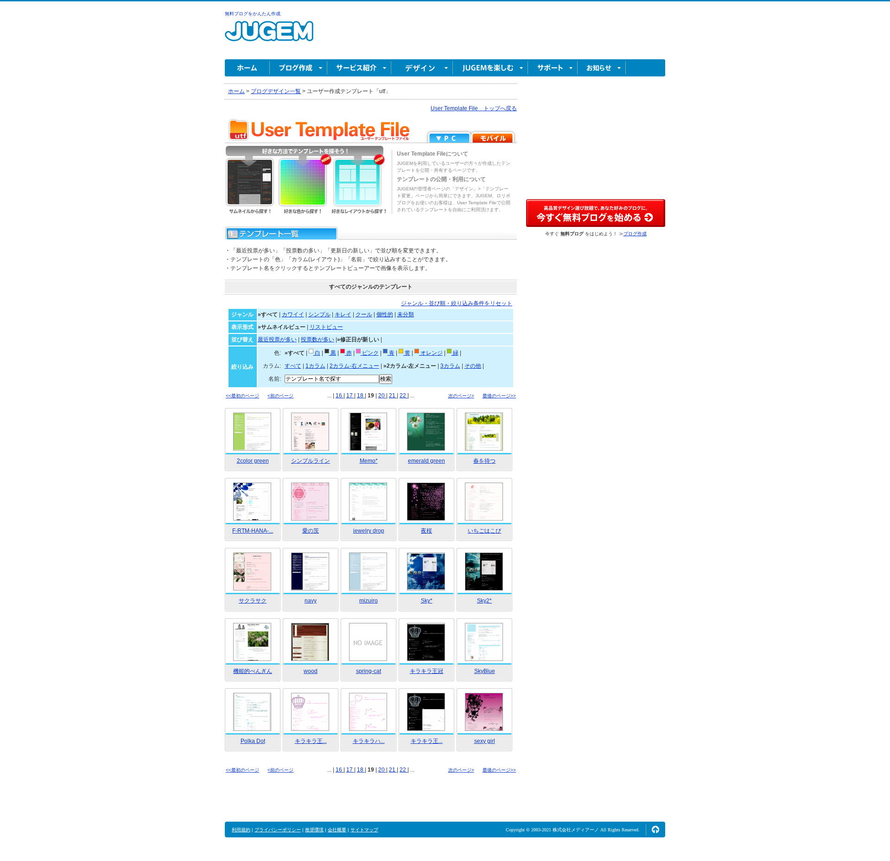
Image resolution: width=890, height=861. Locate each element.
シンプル (319, 314)
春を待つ (484, 461)
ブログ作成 (298, 67)
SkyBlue (484, 671)
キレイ (343, 314)
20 (382, 395)
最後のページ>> (499, 395)
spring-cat (368, 671)
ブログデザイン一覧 (276, 91)
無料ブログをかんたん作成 (252, 13)
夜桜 (426, 531)
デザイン (422, 67)
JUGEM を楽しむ (490, 67)
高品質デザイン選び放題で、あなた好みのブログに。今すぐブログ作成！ (595, 213)
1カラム (315, 366)
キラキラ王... (311, 741)
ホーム (247, 67)
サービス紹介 (359, 67)
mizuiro (368, 600)
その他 (472, 366)
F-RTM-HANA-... (252, 531)
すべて (293, 366)
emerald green (426, 461)
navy (311, 600)
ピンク (370, 353)
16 (339, 395)
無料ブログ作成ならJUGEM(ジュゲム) (269, 36)
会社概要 (337, 829)
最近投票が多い (277, 339)
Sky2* (484, 600)
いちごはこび (484, 531)
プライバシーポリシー (277, 829)
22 (403, 395)
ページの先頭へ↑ (655, 829)
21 (393, 395)
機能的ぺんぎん (252, 671)
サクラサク (253, 600)
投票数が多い (317, 339)
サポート (553, 67)
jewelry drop (368, 531)
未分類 (405, 314)
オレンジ (431, 353)
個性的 (384, 314)
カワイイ (293, 314)
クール (364, 314)
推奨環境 (314, 829)
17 (350, 395)
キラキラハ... (369, 741)
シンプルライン (310, 461)
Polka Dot (253, 741)
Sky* (426, 600)
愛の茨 (310, 531)
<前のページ (280, 395)
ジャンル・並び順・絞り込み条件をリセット (456, 303)
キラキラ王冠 (426, 671)
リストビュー (326, 327)
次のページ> (461, 395)
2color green (253, 461)
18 (361, 395)
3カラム (450, 366)
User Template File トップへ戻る (474, 108)
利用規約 (241, 829)
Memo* (369, 461)
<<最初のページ (242, 395)
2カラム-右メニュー (354, 366)
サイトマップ (364, 829)
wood (311, 671)
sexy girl (484, 741)
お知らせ (602, 67)
